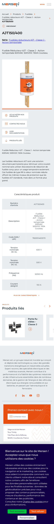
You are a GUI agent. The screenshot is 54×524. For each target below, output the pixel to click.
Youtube (30, 395)
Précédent (11, 26)
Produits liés (15, 141)
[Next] (50, 306)
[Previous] (44, 306)
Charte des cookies (33, 501)
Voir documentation (16, 132)
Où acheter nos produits (16, 115)
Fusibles (29, 14)
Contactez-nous (17, 124)
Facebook (16, 395)
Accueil (5, 14)
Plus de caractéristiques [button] (25, 295)
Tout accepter (17, 511)
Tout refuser (37, 511)
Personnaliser (27, 517)
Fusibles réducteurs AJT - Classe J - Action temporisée (21, 18)
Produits (17, 14)
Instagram (38, 395)
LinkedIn (23, 395)
